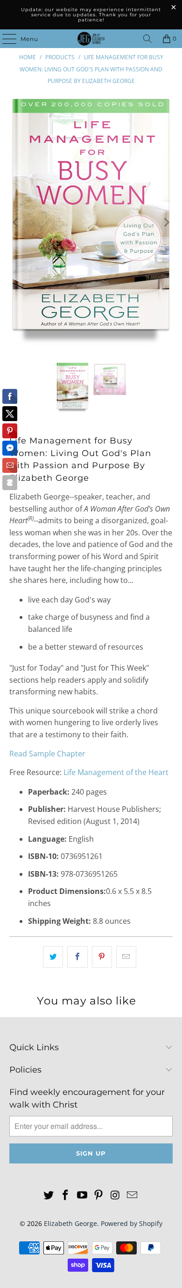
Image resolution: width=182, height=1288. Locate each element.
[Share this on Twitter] (53, 957)
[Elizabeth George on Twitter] (49, 1195)
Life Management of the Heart (115, 772)
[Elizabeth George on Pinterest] (99, 1195)
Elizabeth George (70, 1223)
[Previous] (16, 222)
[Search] (147, 38)
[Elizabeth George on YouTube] (82, 1195)
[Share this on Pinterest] (102, 957)
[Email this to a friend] (126, 957)
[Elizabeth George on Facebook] (66, 1195)
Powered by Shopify (131, 1223)
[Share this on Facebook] (77, 957)
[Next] (165, 222)
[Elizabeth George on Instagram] (116, 1195)
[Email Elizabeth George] (132, 1195)
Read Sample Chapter (47, 753)
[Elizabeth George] (91, 38)
